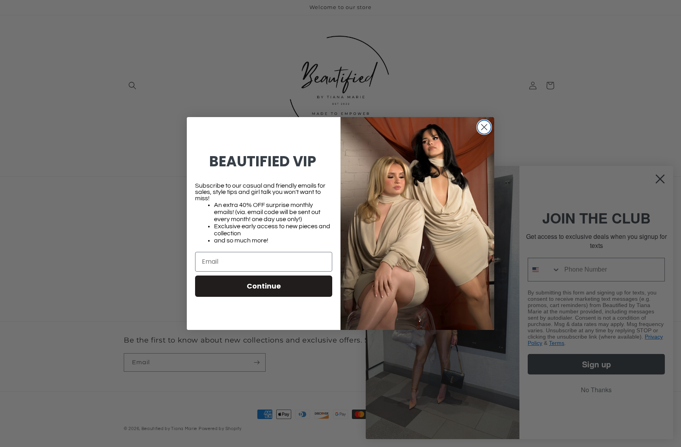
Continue (264, 286)
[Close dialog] (484, 127)
